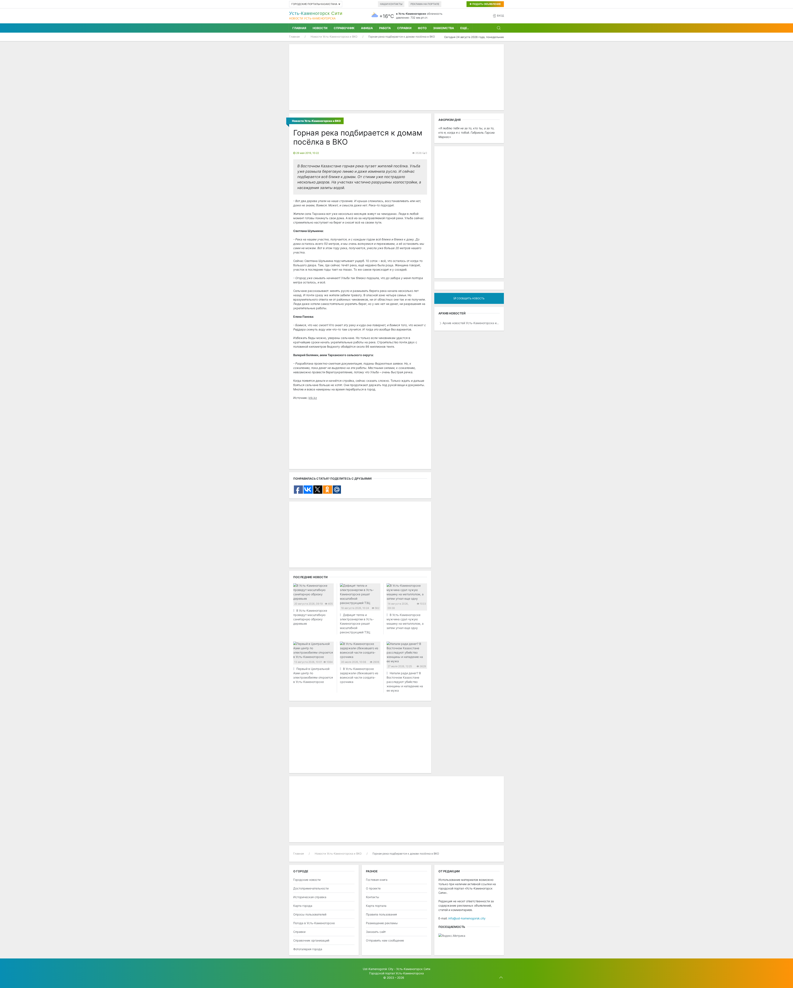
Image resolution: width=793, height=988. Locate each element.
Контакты (372, 897)
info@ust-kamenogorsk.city (467, 918)
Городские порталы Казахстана (314, 4)
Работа (385, 28)
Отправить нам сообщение (385, 940)
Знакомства (443, 28)
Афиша (367, 28)
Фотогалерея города (307, 949)
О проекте (373, 888)
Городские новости (307, 879)
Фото (422, 28)
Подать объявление (486, 4)
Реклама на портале (425, 4)
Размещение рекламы (382, 923)
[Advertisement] (396, 77)
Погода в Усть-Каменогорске (314, 923)
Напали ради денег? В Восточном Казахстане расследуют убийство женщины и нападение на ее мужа (405, 681)
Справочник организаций (311, 940)
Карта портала (376, 905)
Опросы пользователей (309, 914)
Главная (299, 28)
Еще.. (464, 28)
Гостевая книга (376, 879)
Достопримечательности (311, 888)
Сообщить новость (470, 298)
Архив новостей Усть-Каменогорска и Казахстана (471, 323)
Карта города (302, 905)
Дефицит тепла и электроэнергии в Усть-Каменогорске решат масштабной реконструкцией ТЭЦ (357, 623)
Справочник (344, 28)
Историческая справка (309, 897)
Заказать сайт (376, 931)
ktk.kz (313, 397)
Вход (500, 15)
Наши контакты (391, 4)
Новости (320, 28)
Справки (404, 28)
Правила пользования (381, 914)
